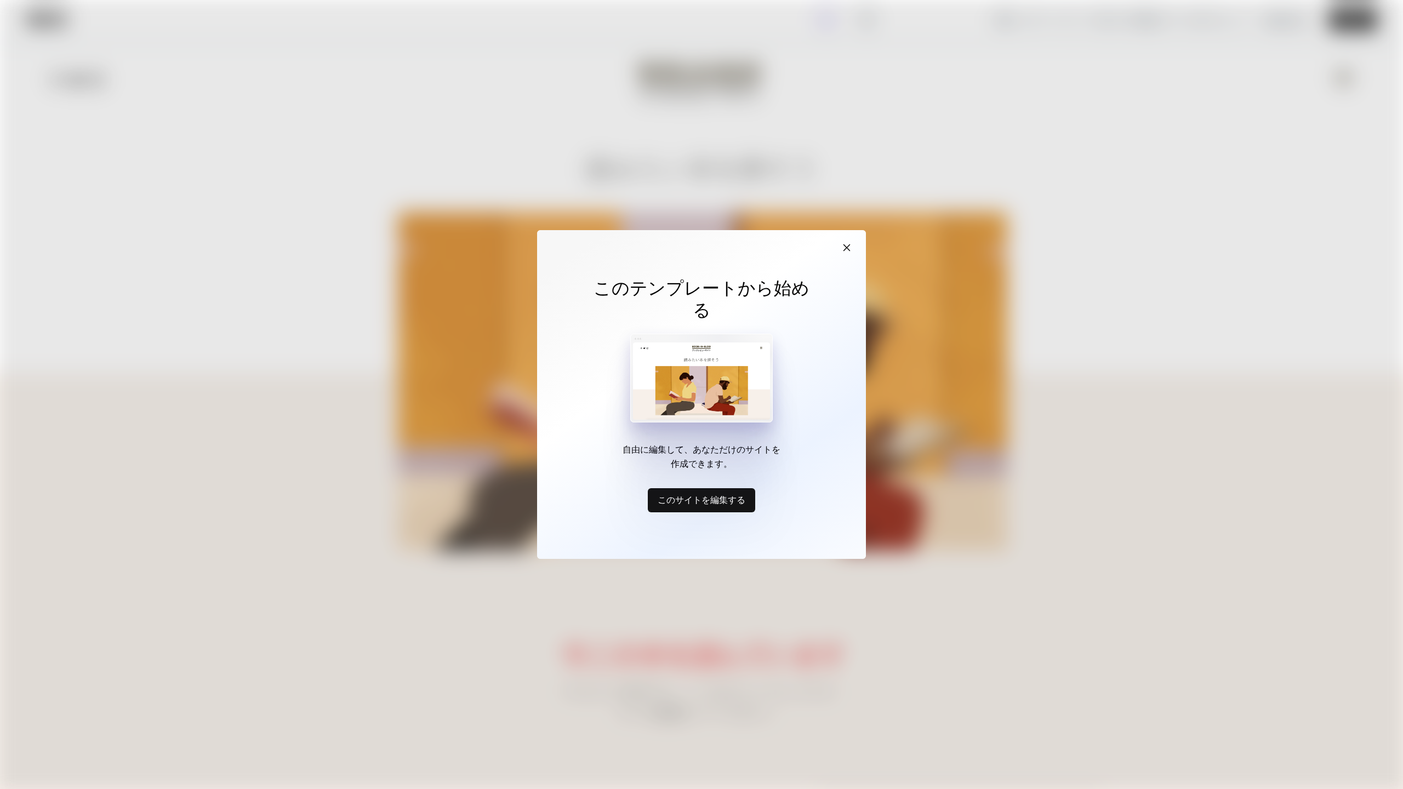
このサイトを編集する (701, 499)
